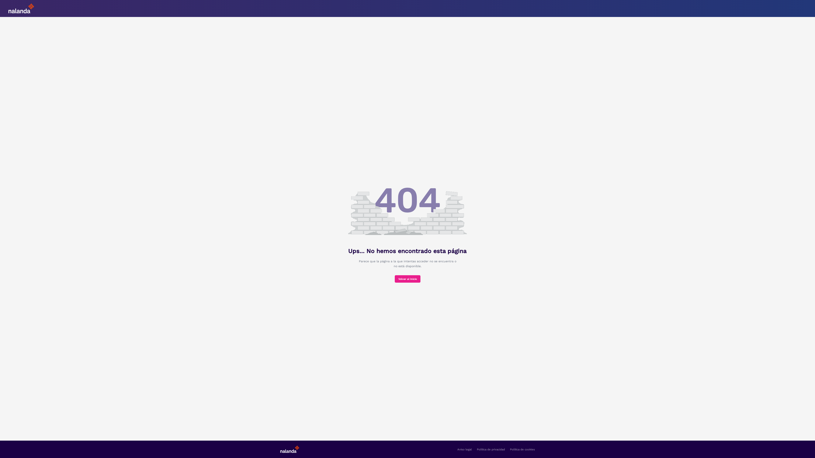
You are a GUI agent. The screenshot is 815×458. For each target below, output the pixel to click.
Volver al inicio (407, 279)
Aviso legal (464, 449)
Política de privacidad (491, 449)
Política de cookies (522, 449)
